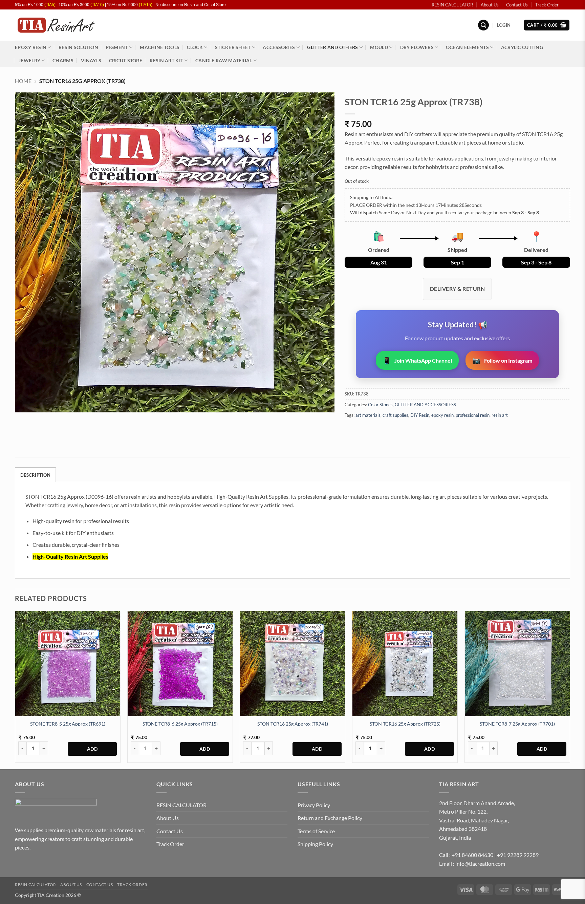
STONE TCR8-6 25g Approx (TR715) (180, 724)
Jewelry (29, 60)
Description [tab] (35, 475)
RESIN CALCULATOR (452, 4)
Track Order (547, 4)
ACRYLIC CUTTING (522, 47)
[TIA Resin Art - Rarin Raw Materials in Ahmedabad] (55, 25)
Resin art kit (166, 60)
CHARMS (62, 60)
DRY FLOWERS (417, 47)
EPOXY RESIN (30, 47)
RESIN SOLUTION (78, 47)
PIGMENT (117, 47)
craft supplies (395, 415)
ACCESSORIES (279, 47)
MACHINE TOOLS (159, 47)
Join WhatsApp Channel (417, 360)
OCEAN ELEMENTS (467, 47)
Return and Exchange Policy (330, 818)
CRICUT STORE (125, 60)
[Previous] (15, 689)
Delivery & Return (457, 288)
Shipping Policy (315, 844)
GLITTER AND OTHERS (332, 47)
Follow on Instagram (502, 360)
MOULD (379, 47)
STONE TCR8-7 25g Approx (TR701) (517, 724)
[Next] (570, 689)
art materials (368, 415)
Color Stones (380, 404)
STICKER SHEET (233, 47)
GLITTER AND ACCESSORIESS (425, 404)
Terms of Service (316, 831)
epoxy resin (442, 415)
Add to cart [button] (92, 749)
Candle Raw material (223, 60)
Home (23, 81)
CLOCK (194, 47)
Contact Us (517, 4)
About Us (490, 4)
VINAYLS (91, 60)
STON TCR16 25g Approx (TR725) (405, 724)
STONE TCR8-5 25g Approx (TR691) (67, 724)
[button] (483, 25)
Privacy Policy (314, 805)
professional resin (473, 415)
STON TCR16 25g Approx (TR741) (292, 724)
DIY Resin (419, 415)
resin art (500, 415)
